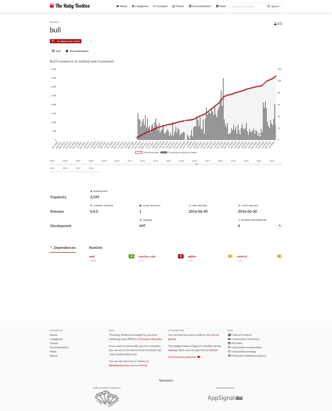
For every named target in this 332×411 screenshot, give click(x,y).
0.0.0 (94, 211)
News (53, 351)
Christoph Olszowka (149, 339)
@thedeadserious (119, 365)
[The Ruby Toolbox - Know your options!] (70, 6)
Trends (54, 343)
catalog (172, 350)
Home (53, 334)
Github (143, 365)
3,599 (94, 197)
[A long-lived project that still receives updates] (131, 257)
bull (55, 30)
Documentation (59, 347)
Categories (56, 339)
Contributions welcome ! (185, 357)
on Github (212, 350)
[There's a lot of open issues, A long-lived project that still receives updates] (279, 257)
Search (54, 355)
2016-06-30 (198, 211)
